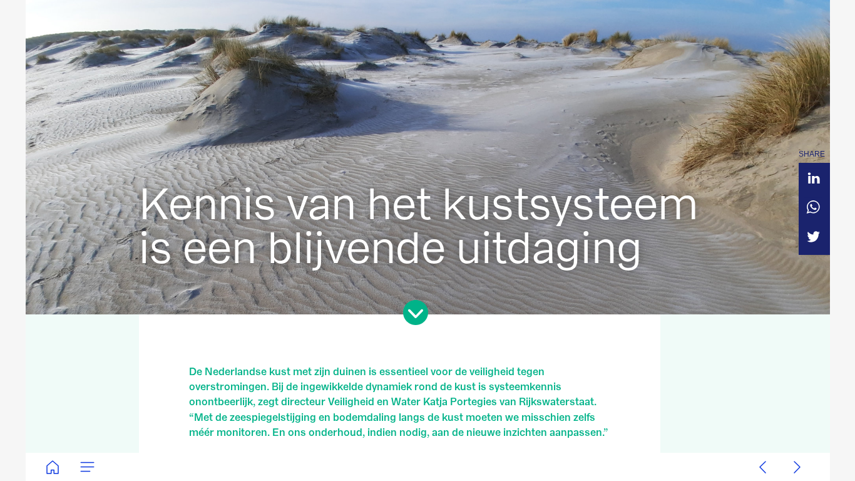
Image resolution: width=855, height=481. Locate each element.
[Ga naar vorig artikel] (763, 467)
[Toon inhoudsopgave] (87, 467)
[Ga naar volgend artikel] (797, 467)
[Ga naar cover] (52, 467)
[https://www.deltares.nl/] (428, 467)
